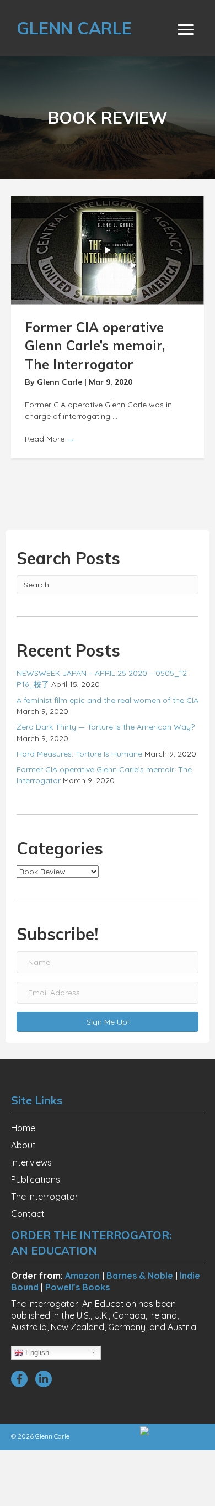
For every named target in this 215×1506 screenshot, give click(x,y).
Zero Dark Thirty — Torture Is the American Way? (106, 727)
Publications (35, 1179)
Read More (49, 439)
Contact (28, 1213)
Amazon (82, 1275)
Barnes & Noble (139, 1275)
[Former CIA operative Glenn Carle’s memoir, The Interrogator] (107, 250)
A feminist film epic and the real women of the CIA (107, 700)
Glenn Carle (60, 382)
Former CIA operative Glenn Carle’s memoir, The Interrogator (95, 345)
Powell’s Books (77, 1287)
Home (23, 1128)
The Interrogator (44, 1196)
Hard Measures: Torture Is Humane (79, 754)
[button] (107, 1022)
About (23, 1145)
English (36, 1352)
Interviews (31, 1162)
